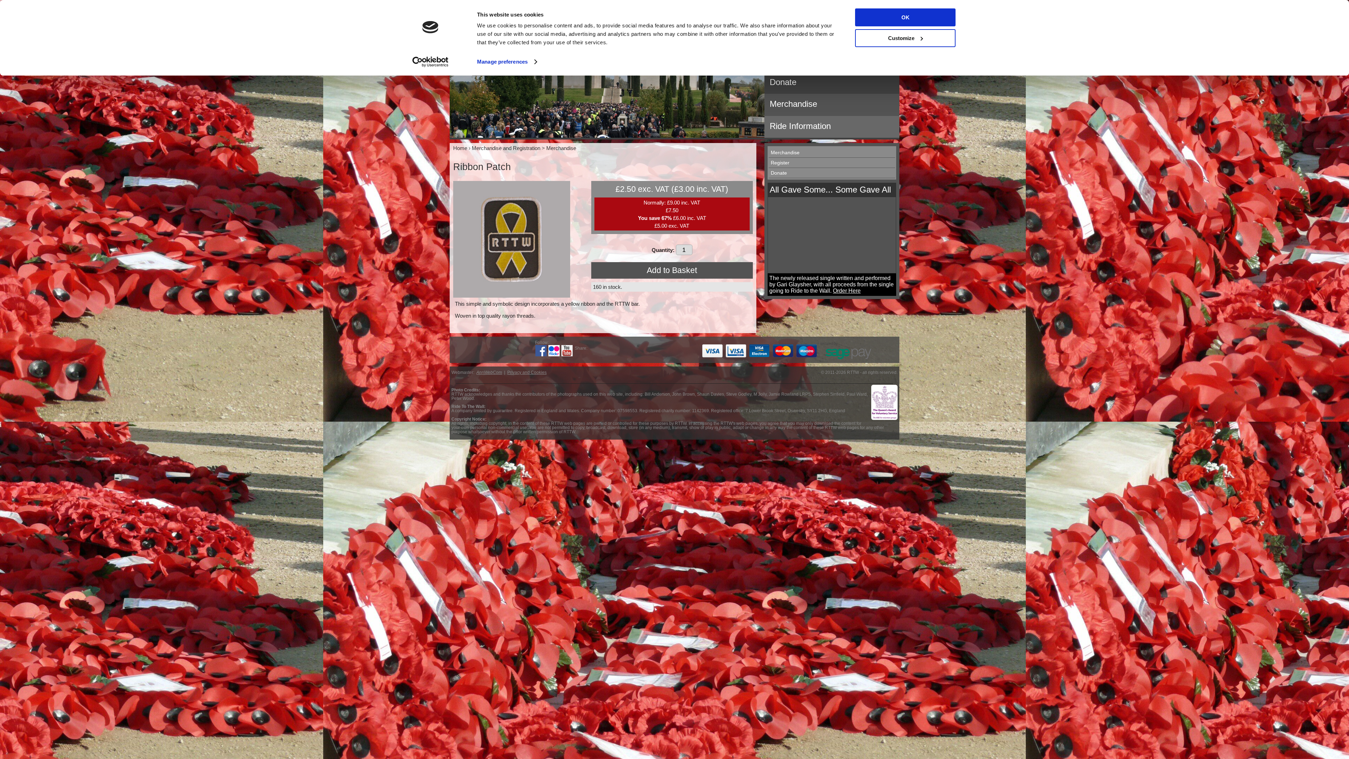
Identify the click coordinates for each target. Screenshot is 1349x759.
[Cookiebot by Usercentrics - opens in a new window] (430, 62)
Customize (901, 38)
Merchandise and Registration (506, 148)
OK (905, 17)
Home (460, 148)
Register (780, 163)
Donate (779, 173)
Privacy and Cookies (527, 372)
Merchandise (785, 152)
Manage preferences (502, 62)
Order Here (847, 291)
